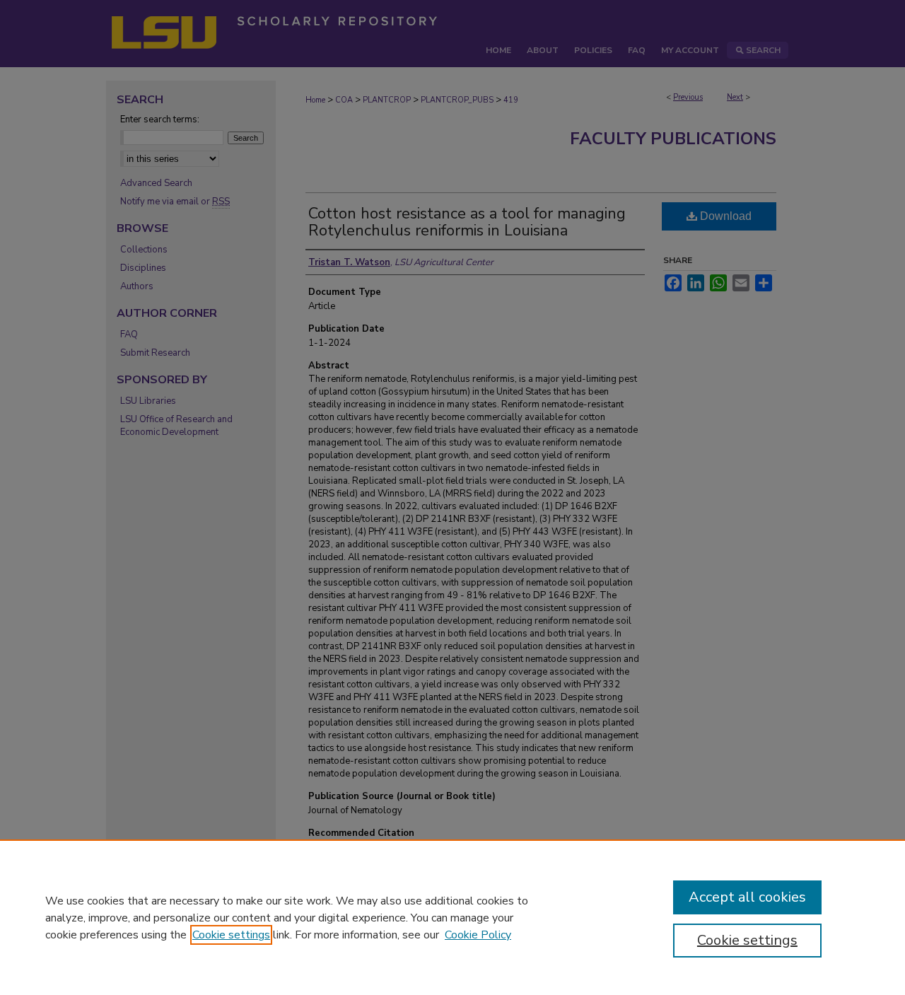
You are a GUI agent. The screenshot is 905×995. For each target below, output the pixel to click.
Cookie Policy (478, 935)
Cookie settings (231, 935)
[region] (452, 917)
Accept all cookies (747, 897)
